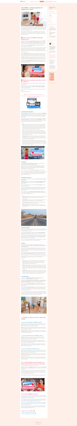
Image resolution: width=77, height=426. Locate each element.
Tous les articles (51, 22)
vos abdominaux (36, 234)
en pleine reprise (30, 255)
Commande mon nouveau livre (48, 1)
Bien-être (50, 21)
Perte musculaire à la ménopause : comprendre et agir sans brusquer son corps (52, 29)
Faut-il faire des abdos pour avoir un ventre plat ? (52, 37)
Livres (38, 1)
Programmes (32, 1)
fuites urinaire (40, 254)
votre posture (26, 234)
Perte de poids (50, 17)
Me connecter (55, 1)
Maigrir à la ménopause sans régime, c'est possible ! (52, 33)
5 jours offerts (41, 1)
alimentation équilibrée (33, 370)
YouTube (35, 1)
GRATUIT (39, 94)
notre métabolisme (31, 85)
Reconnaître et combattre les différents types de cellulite (29, 412)
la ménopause (44, 53)
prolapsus (43, 254)
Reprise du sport (51, 16)
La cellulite (22, 27)
